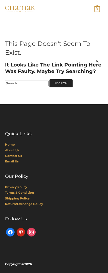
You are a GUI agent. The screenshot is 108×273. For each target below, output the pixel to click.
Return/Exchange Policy (24, 204)
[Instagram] (31, 232)
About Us (12, 150)
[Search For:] (27, 83)
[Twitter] (21, 232)
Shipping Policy (17, 198)
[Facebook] (10, 232)
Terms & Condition (19, 192)
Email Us (12, 161)
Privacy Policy (16, 187)
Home (10, 144)
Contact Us (13, 156)
